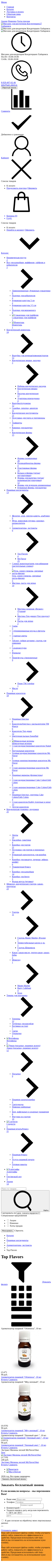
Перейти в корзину (15, 230)
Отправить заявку (9, 1530)
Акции (4, 21)
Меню (4, 2)
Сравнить (12, 1379)
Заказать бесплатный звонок (14, 1479)
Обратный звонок (9, 88)
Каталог (5, 253)
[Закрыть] (2, 1526)
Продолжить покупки (17, 188)
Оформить (32, 188)
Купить (4, 1379)
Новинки (12, 21)
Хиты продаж (23, 21)
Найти (45, 1210)
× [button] (1, 1545)
